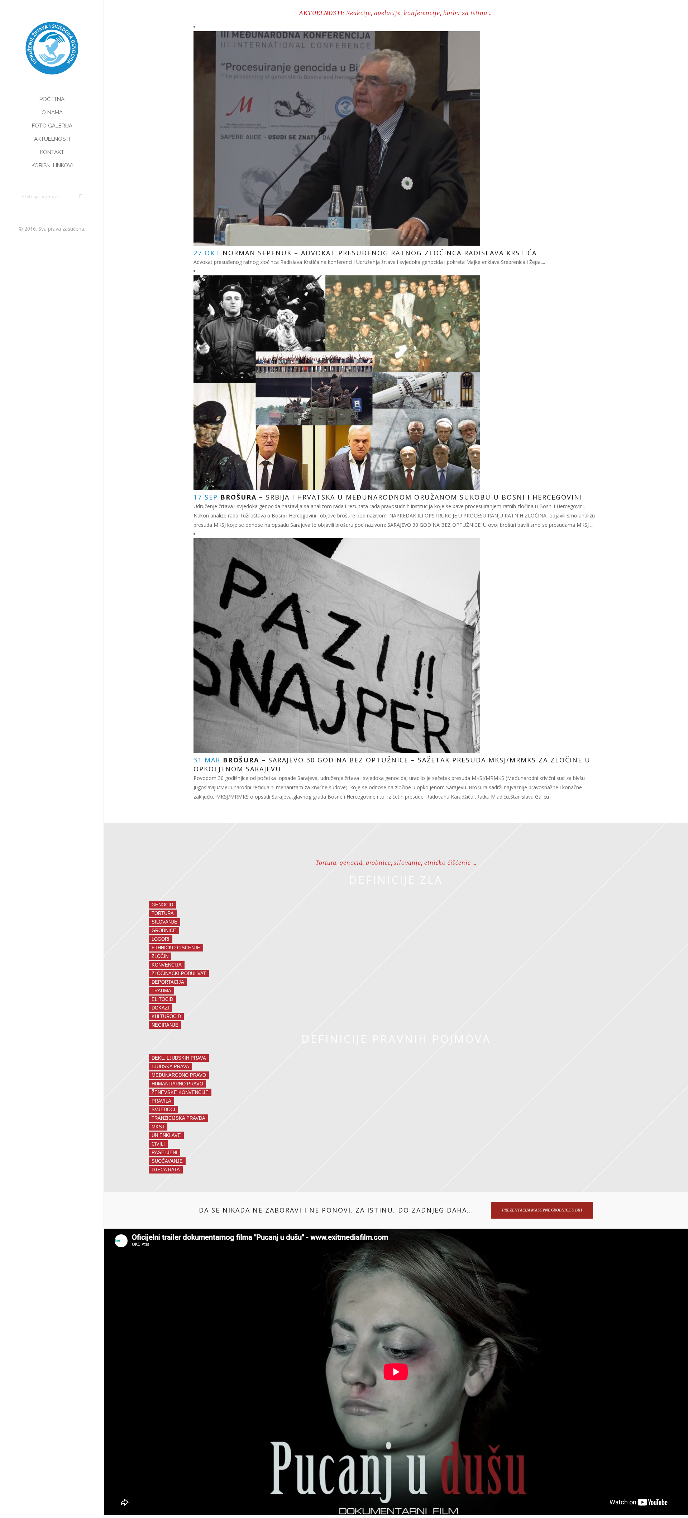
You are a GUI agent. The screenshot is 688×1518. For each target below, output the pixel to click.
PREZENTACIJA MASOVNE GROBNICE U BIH (542, 1210)
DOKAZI (160, 1008)
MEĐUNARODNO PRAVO (179, 1075)
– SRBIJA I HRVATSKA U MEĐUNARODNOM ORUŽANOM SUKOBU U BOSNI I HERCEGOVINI (401, 497)
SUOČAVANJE (167, 1161)
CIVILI (158, 1144)
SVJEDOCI (163, 1109)
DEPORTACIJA (168, 982)
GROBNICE (164, 930)
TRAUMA (161, 990)
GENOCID (162, 904)
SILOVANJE (164, 922)
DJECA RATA (166, 1169)
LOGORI (160, 939)
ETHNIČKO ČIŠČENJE (176, 947)
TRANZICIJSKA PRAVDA (178, 1118)
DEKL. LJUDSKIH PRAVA (179, 1058)
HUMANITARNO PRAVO (177, 1083)
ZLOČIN (160, 956)
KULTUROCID (166, 1016)
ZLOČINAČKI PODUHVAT (179, 973)
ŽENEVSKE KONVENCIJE (180, 1092)
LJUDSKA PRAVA (170, 1066)
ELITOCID (162, 999)
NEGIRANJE (165, 1025)
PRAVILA (161, 1101)
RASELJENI (164, 1152)
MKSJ (158, 1126)
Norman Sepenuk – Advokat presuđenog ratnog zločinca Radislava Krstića (380, 253)
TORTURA (163, 913)
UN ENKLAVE (166, 1135)
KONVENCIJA (167, 965)
